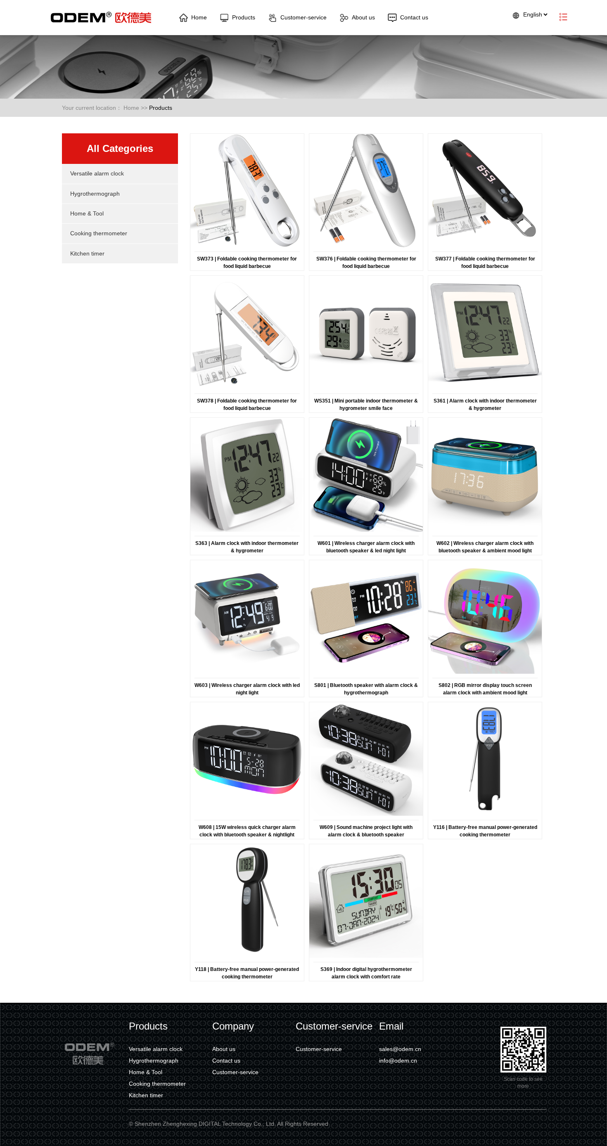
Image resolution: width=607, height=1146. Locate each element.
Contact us (414, 17)
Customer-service (303, 17)
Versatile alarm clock (97, 173)
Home (199, 17)
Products (243, 17)
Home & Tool (87, 213)
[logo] (100, 17)
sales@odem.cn (400, 1049)
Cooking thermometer (98, 233)
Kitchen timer (87, 253)
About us (363, 17)
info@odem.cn (398, 1060)
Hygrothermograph (95, 193)
